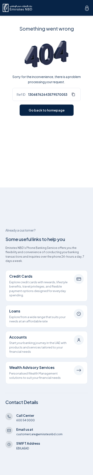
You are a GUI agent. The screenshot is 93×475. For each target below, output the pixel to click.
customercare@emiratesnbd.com (39, 434)
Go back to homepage (47, 110)
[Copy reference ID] (73, 94)
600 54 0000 (25, 420)
